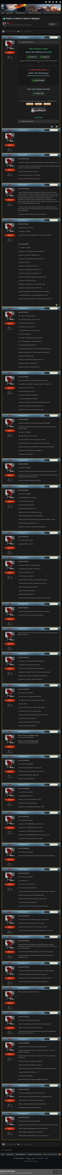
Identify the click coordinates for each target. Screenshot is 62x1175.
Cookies (46, 1158)
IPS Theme (16, 1158)
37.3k (10, 56)
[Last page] (22, 31)
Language (28, 1158)
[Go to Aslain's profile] (4, 24)
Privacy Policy (40, 1158)
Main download (39, 80)
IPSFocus (22, 1158)
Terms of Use (20, 1173)
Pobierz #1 (33, 57)
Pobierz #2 (46, 57)
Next (18, 31)
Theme (33, 1158)
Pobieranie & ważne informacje (24, 25)
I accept (58, 1172)
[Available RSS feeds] (59, 1154)
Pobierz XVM (39, 93)
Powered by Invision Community (31, 1161)
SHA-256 (22, 60)
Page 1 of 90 (28, 31)
